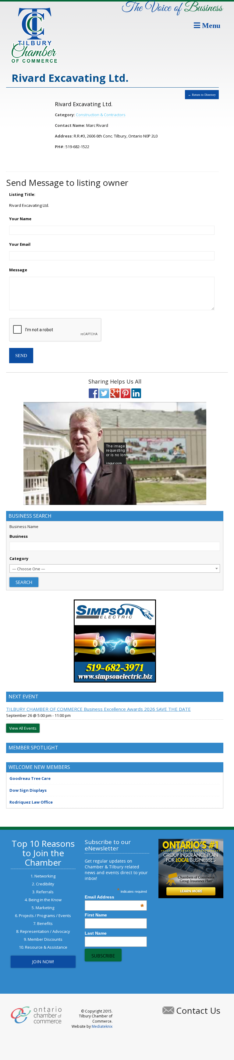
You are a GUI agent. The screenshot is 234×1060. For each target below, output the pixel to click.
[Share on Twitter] (104, 393)
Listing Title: (22, 194)
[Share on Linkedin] (136, 393)
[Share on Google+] (115, 393)
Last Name (96, 933)
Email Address (114, 897)
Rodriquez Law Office (31, 802)
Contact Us (198, 1010)
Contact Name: (70, 125)
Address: (64, 136)
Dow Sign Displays (28, 790)
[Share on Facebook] (93, 393)
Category (18, 558)
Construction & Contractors (101, 114)
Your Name (20, 218)
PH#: (60, 146)
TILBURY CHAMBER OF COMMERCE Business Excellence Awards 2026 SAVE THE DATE (98, 709)
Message (18, 270)
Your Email (19, 244)
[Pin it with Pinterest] (125, 393)
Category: (65, 114)
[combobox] (114, 568)
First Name (96, 914)
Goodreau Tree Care (30, 778)
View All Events (23, 728)
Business (18, 536)
